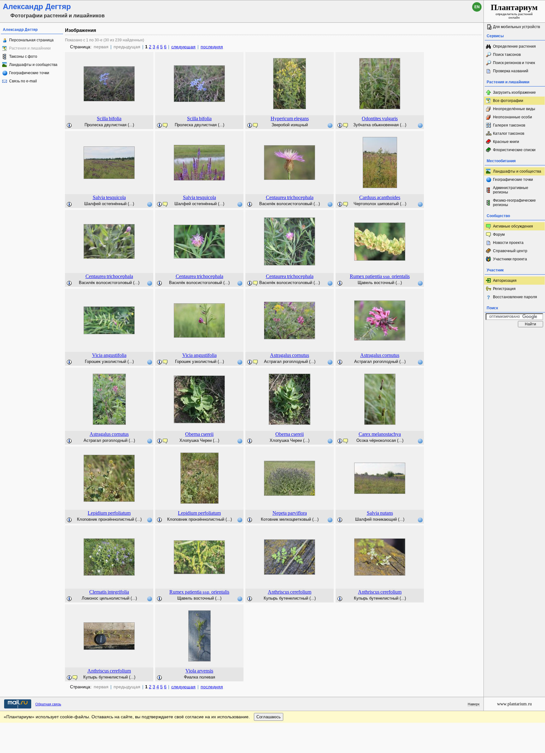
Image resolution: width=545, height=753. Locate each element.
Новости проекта (508, 242)
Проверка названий (510, 71)
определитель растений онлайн (514, 11)
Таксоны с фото (23, 56)
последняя (212, 46)
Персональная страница (31, 40)
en (477, 7)
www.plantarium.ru (514, 704)
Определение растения (514, 46)
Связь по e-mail (23, 81)
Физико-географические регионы (514, 202)
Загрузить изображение (514, 92)
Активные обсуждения (513, 226)
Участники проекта (510, 259)
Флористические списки (514, 150)
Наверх (474, 704)
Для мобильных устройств (516, 27)
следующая (183, 46)
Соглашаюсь (268, 716)
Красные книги (506, 141)
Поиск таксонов (507, 54)
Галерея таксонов (509, 125)
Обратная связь (48, 704)
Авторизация (505, 280)
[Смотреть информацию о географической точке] (329, 125)
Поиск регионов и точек (514, 63)
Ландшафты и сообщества (33, 64)
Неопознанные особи (512, 117)
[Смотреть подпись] (69, 125)
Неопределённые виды (514, 109)
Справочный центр (510, 251)
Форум (499, 234)
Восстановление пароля (515, 297)
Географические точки (29, 73)
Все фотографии (508, 100)
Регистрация (504, 289)
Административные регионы (510, 190)
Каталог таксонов (508, 133)
